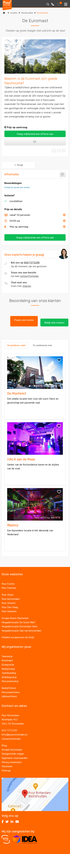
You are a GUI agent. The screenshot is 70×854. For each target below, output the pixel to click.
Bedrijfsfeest (9, 688)
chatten (26, 286)
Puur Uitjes (8, 594)
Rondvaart (7, 660)
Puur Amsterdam (11, 598)
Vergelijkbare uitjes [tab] (16, 345)
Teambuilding (9, 672)
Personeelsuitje (10, 681)
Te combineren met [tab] (42, 345)
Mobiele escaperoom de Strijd (18, 637)
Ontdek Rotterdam (12, 749)
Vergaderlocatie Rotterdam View (19, 626)
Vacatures (7, 766)
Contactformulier (11, 738)
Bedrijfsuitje (8, 668)
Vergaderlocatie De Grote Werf (18, 622)
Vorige (20, 164)
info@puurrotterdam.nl (15, 734)
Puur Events (8, 583)
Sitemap (6, 770)
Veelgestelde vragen (13, 753)
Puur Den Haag (10, 607)
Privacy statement (12, 762)
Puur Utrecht (9, 603)
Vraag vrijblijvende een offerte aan (35, 237)
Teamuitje (7, 656)
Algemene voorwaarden (15, 758)
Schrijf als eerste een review (17, 187)
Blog (4, 745)
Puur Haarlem (9, 611)
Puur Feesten (9, 587)
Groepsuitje (8, 664)
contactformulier (29, 276)
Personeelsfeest (11, 692)
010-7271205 (32, 262)
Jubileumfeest (10, 696)
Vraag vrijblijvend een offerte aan (35, 133)
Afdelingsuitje (9, 677)
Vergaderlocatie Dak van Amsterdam (21, 630)
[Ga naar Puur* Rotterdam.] (4, 13)
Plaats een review (24, 320)
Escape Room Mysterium (15, 618)
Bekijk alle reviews (54, 322)
